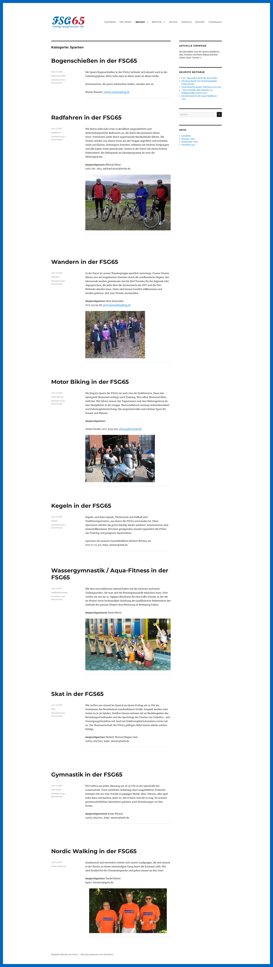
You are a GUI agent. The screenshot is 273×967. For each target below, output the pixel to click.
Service (173, 22)
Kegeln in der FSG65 (81, 505)
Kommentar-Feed (189, 142)
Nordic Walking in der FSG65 (94, 851)
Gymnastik (56, 789)
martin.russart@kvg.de (117, 92)
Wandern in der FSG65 (84, 261)
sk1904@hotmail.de (130, 429)
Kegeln (54, 521)
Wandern (55, 277)
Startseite (110, 22)
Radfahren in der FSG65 (86, 117)
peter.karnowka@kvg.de (117, 305)
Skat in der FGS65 (77, 693)
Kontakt (200, 22)
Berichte (157, 22)
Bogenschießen (58, 76)
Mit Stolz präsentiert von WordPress (96, 954)
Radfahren (56, 132)
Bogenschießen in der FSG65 (94, 60)
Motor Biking (57, 397)
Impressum (215, 22)
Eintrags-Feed (188, 139)
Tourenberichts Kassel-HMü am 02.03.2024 (201, 87)
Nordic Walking (58, 866)
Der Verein (126, 22)
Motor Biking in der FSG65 (90, 381)
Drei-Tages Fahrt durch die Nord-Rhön (199, 78)
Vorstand (186, 22)
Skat (53, 709)
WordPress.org (188, 145)
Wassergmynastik (59, 592)
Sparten (140, 22)
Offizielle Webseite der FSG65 (64, 954)
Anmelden (186, 136)
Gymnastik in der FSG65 (86, 774)
